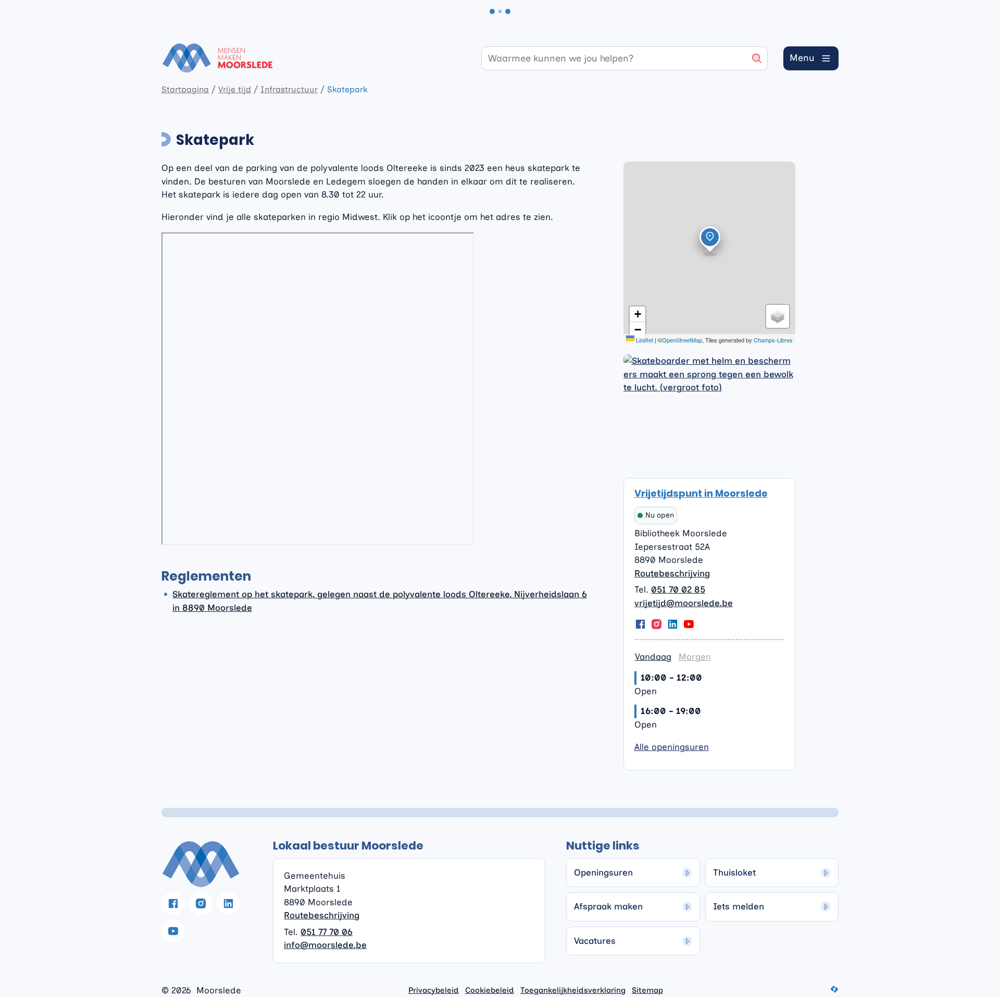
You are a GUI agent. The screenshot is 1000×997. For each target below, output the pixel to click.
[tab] (653, 657)
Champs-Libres (773, 340)
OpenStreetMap (682, 340)
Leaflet (643, 340)
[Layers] (777, 316)
